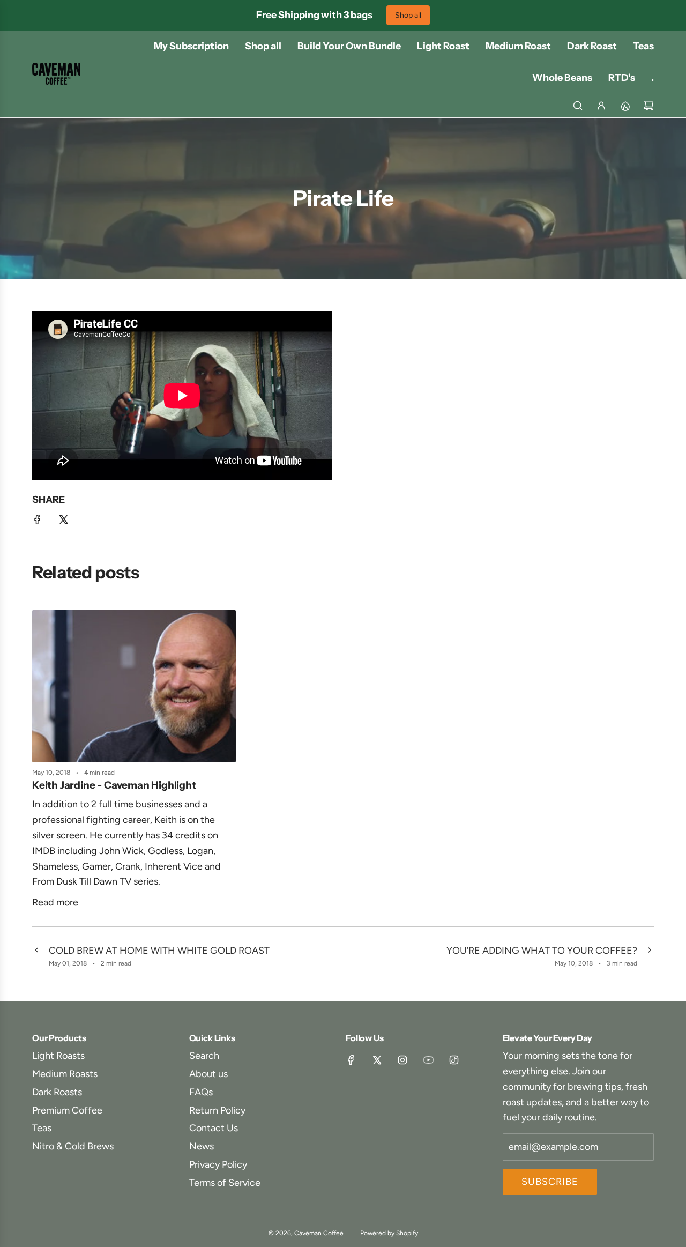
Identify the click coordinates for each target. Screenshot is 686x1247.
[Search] (578, 105)
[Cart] (648, 105)
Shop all (408, 15)
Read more (55, 902)
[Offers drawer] (625, 105)
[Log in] (601, 105)
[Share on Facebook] (37, 522)
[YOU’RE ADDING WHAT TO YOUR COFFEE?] (649, 956)
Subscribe (549, 1181)
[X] (377, 1060)
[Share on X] (63, 522)
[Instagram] (402, 1060)
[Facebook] (351, 1060)
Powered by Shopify (389, 1233)
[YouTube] (428, 1060)
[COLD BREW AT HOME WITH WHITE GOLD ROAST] (36, 956)
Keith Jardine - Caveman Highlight (114, 785)
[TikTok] (454, 1060)
